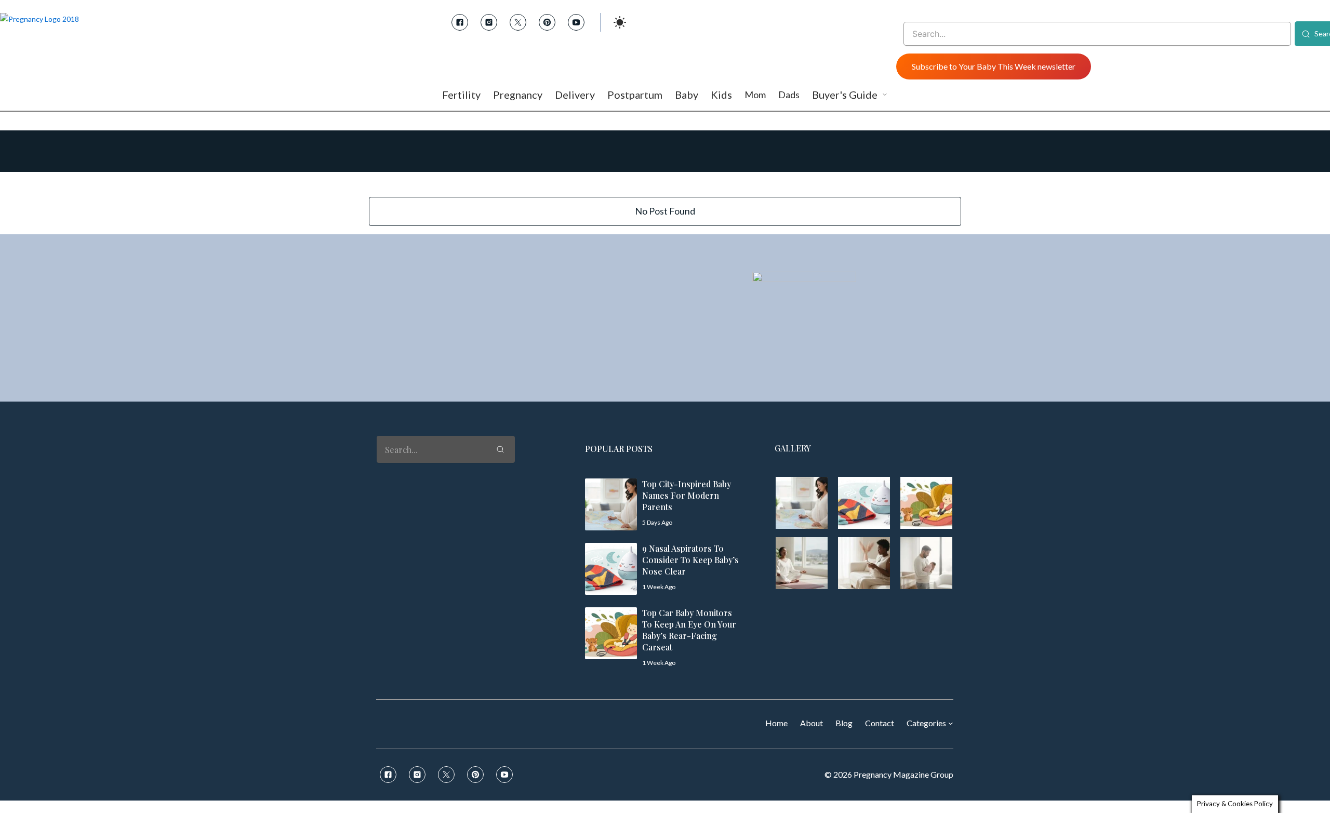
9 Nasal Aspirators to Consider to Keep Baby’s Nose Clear (690, 560)
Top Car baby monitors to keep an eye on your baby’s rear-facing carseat (689, 629)
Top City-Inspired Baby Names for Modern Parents (686, 495)
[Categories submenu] (950, 723)
